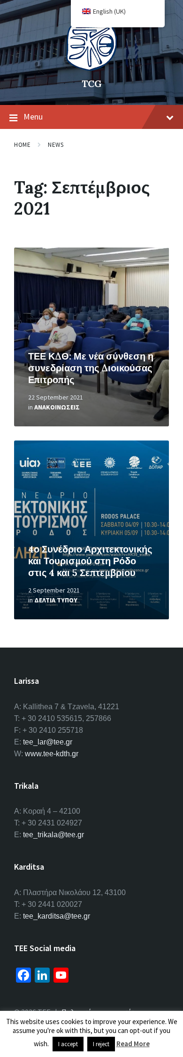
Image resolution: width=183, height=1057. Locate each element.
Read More (133, 1043)
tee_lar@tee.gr (47, 742)
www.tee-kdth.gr (51, 754)
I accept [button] (68, 1044)
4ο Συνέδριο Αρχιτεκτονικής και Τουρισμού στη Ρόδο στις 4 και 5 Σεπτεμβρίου (90, 560)
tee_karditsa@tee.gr (56, 916)
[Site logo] (91, 67)
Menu (33, 116)
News (55, 145)
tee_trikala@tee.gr (53, 835)
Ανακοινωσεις (57, 407)
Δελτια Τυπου (55, 600)
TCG (92, 83)
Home (22, 145)
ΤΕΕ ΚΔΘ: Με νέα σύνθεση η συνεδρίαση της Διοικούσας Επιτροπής (90, 367)
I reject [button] (101, 1044)
